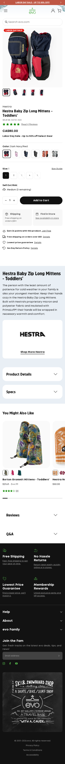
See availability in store (47, 218)
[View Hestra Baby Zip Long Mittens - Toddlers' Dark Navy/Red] (6, 92)
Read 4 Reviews (29, 124)
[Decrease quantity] (6, 200)
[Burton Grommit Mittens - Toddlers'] (26, 444)
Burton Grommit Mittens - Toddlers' (26, 479)
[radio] (7, 154)
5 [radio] (37, 175)
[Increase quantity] (14, 200)
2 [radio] (13, 175)
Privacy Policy (32, 745)
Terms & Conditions (32, 750)
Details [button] (46, 237)
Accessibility (32, 755)
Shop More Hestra (33, 352)
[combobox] (32, 22)
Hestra (7, 107)
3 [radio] (21, 175)
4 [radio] (29, 175)
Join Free (46, 231)
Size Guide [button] (57, 169)
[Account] (53, 11)
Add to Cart (41, 200)
